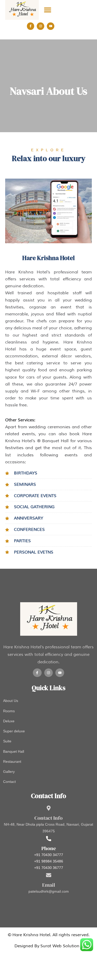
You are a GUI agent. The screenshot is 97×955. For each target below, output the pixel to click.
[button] (47, 10)
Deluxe (8, 721)
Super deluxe (14, 731)
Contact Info (48, 818)
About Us (10, 701)
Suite (7, 741)
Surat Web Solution (59, 946)
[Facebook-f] (30, 26)
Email (48, 885)
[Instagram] (40, 26)
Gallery (9, 771)
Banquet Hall (13, 751)
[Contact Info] (48, 808)
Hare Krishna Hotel (31, 934)
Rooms (9, 711)
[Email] (48, 875)
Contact (9, 782)
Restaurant (12, 761)
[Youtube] (50, 26)
